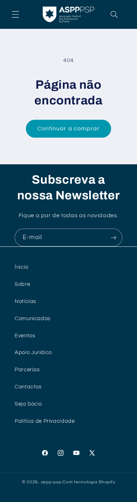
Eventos (25, 335)
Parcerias (27, 369)
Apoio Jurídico (33, 352)
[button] (15, 14)
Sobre (22, 284)
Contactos (28, 387)
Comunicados (32, 318)
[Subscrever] (113, 237)
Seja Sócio (28, 404)
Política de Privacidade (45, 421)
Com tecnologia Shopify (88, 482)
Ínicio (21, 267)
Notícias (25, 301)
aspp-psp (51, 482)
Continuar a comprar (68, 128)
